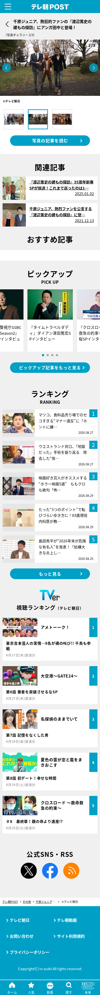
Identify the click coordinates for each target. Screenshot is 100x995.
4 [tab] (57, 355)
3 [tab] (52, 355)
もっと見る (50, 574)
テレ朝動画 (67, 920)
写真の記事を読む (50, 140)
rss (71, 871)
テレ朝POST (50, 7)
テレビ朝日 (20, 920)
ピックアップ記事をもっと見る (50, 368)
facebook (50, 871)
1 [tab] (43, 355)
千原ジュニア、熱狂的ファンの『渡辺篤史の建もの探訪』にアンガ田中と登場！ (48, 902)
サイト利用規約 (71, 936)
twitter (29, 871)
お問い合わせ (21, 936)
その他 (27, 902)
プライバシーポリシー (29, 952)
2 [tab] (48, 355)
